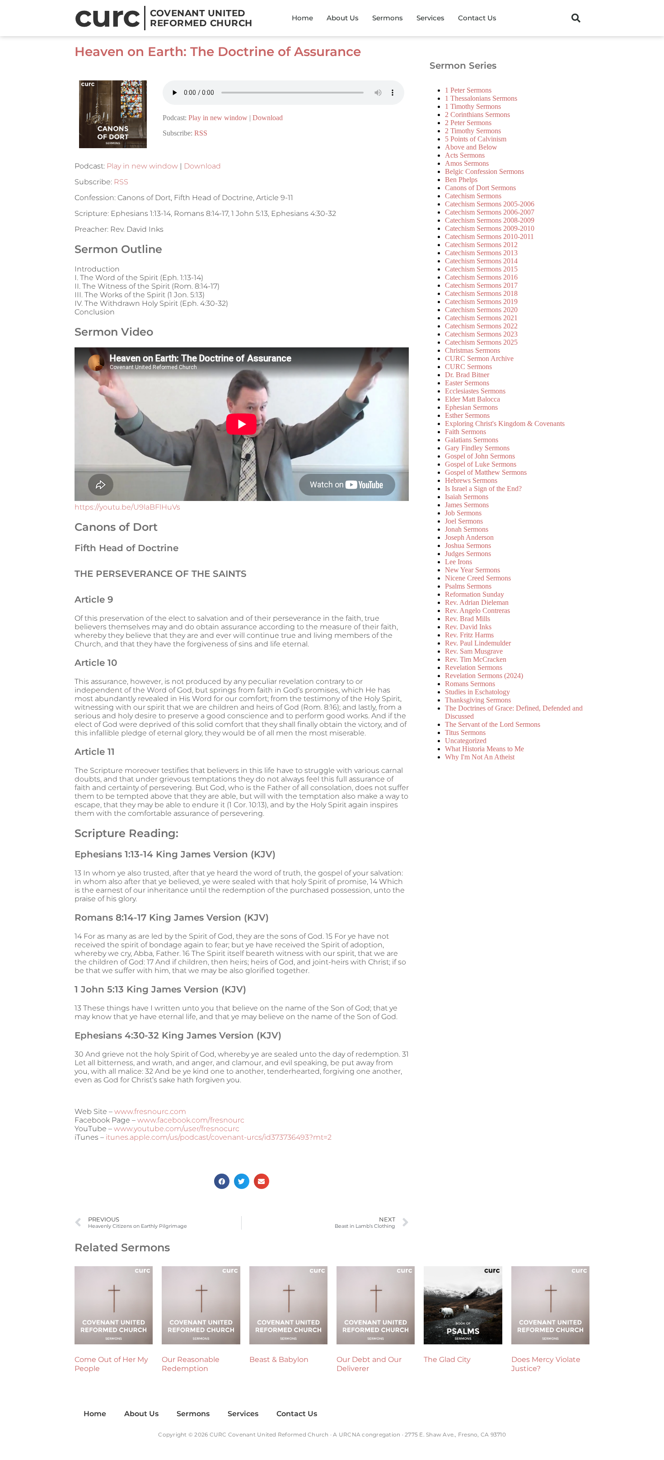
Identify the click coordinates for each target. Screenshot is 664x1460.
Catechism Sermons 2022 (481, 326)
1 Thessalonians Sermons (481, 98)
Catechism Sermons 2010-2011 (489, 236)
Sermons (387, 18)
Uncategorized (465, 740)
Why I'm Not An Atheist (479, 757)
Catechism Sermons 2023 (481, 334)
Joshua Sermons (468, 545)
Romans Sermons (470, 684)
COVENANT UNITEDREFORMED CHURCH (201, 18)
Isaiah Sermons (466, 497)
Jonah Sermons (466, 529)
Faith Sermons (465, 431)
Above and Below (471, 147)
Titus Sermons (465, 732)
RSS (200, 133)
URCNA (349, 1434)
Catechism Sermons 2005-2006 (489, 204)
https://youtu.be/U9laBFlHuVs (127, 507)
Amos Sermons (467, 163)
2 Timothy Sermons (473, 131)
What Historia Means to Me (484, 749)
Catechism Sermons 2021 (481, 318)
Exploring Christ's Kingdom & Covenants (505, 423)
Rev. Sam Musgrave (474, 651)
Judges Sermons (468, 553)
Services (430, 18)
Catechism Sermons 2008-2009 (489, 220)
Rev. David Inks (468, 627)
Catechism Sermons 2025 (481, 342)
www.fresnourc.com (150, 1111)
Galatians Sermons (471, 440)
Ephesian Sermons (471, 407)
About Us (343, 18)
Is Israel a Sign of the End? (483, 488)
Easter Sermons (467, 383)
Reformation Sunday (474, 594)
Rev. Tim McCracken (475, 659)
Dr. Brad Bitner (467, 375)
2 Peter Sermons (468, 122)
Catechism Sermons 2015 (481, 269)
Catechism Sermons (473, 196)
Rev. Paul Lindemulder (478, 643)
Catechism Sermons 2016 (481, 277)
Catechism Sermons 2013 (481, 253)
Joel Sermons (464, 521)
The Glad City (447, 1359)
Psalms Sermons (468, 586)
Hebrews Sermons (471, 480)
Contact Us (477, 18)
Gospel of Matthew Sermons (486, 472)
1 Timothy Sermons (473, 106)
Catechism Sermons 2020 (481, 310)
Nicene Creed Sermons (478, 578)
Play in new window (218, 118)
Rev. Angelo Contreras (477, 610)
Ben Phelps (461, 179)
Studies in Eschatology (477, 692)
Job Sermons (463, 513)
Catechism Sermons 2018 (481, 293)
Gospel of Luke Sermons (480, 464)
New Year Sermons (472, 570)
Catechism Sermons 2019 (481, 301)
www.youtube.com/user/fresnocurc (176, 1128)
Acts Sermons (465, 155)
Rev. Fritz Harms (469, 635)
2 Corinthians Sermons (477, 114)
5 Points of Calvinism (475, 139)
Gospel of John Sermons (480, 456)
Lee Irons (458, 562)
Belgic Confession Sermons (484, 171)
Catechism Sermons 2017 (481, 285)
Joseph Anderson (469, 537)
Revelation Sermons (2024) (484, 675)
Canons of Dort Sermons (480, 188)
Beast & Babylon (279, 1359)
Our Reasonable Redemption (191, 1364)
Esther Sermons (467, 415)
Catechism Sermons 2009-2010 (489, 228)
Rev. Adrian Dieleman (477, 602)
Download (268, 118)
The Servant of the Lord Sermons (492, 724)
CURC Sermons (468, 366)
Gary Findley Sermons (477, 448)
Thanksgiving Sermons (478, 700)
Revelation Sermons (473, 667)
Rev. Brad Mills (467, 618)
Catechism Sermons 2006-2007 (489, 212)
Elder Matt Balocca (472, 399)
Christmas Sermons (472, 350)
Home (302, 18)
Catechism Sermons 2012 (481, 244)
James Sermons (467, 505)
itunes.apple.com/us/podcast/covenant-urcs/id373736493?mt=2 (219, 1137)
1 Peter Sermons (468, 90)
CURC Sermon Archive (479, 358)
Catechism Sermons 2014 (481, 261)
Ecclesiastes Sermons (475, 391)
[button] (576, 18)
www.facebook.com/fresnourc (190, 1120)
